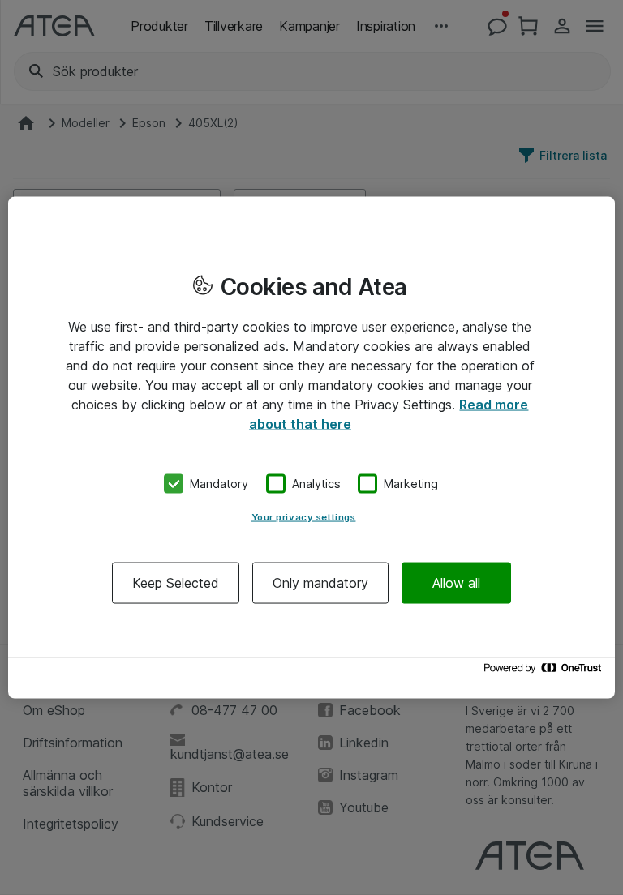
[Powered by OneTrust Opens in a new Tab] (545, 672)
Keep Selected (175, 582)
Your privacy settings (303, 516)
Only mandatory (320, 582)
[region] (311, 448)
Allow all (456, 582)
